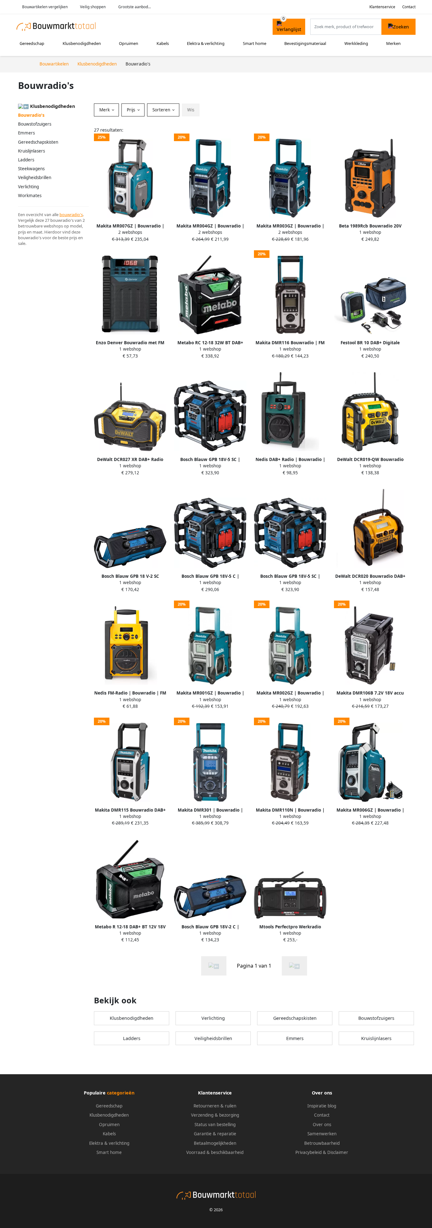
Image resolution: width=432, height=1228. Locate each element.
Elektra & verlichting (206, 43)
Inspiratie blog (321, 1106)
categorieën (120, 1093)
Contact (409, 6)
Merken (393, 43)
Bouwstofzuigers (34, 124)
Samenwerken (321, 1134)
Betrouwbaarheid (322, 1143)
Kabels (163, 43)
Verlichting (28, 187)
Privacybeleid (308, 1152)
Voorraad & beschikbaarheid (215, 1152)
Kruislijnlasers (31, 151)
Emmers (26, 133)
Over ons (322, 1124)
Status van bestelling (215, 1124)
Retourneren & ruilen (215, 1106)
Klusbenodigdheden (82, 43)
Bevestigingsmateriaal (305, 43)
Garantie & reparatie (215, 1134)
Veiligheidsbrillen (34, 177)
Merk (105, 110)
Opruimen (128, 43)
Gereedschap (32, 43)
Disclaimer (337, 1152)
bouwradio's (71, 214)
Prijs (131, 110)
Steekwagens (31, 168)
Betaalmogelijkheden (215, 1143)
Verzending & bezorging (215, 1115)
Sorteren (161, 110)
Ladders (26, 160)
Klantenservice (382, 6)
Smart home (254, 43)
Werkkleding (356, 43)
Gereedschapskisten (38, 142)
